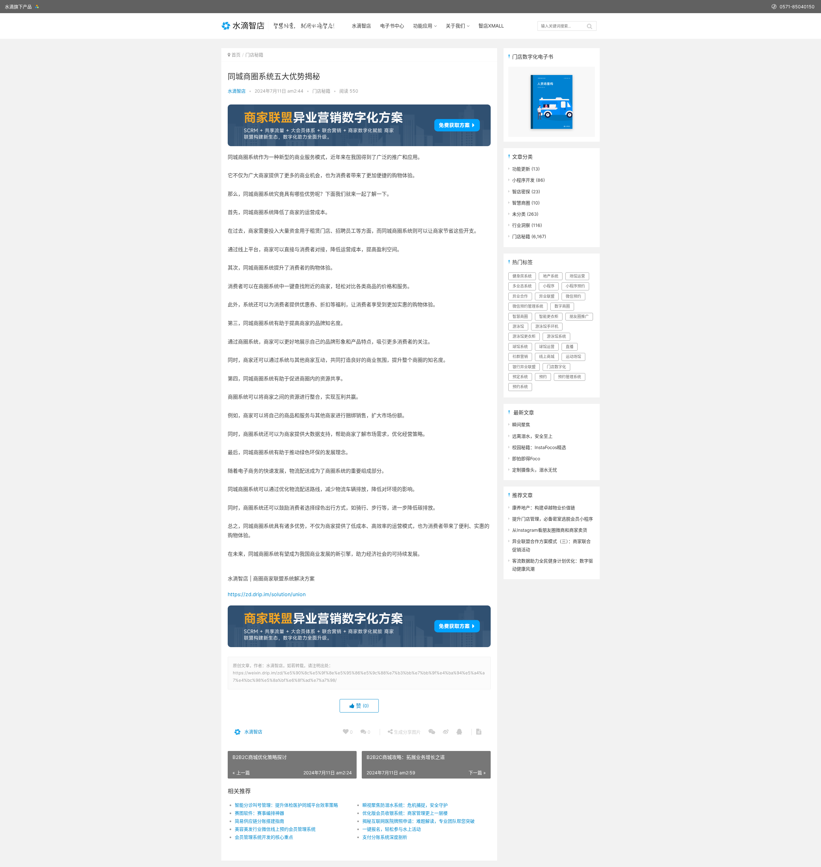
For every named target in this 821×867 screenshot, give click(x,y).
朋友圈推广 (579, 316)
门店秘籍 (254, 54)
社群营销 (520, 356)
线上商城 (546, 356)
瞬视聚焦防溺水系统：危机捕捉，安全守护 (405, 805)
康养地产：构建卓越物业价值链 (543, 507)
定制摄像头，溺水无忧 (534, 469)
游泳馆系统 (556, 336)
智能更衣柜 (548, 316)
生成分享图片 (407, 732)
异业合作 (520, 296)
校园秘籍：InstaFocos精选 (539, 447)
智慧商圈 (521, 202)
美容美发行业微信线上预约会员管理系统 (275, 829)
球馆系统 (520, 346)
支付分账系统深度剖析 (384, 837)
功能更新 (521, 168)
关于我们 (455, 26)
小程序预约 (575, 286)
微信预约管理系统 (527, 306)
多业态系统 (522, 286)
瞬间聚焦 (521, 424)
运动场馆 (573, 356)
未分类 (519, 214)
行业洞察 (521, 225)
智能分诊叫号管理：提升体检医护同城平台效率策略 (286, 805)
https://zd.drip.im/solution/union (267, 594)
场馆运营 (577, 276)
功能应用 (422, 26)
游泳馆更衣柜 (524, 336)
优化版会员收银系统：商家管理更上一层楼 (405, 813)
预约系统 (520, 386)
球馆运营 (546, 346)
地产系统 (550, 276)
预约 (543, 376)
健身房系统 (522, 276)
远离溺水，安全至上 (532, 436)
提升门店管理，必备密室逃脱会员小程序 (552, 518)
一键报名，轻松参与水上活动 (391, 829)
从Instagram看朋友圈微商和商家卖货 (549, 530)
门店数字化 (556, 366)
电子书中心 (392, 26)
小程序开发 (523, 180)
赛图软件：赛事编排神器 (259, 813)
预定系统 (520, 376)
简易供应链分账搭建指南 (259, 821)
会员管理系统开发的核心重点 (264, 837)
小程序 (548, 286)
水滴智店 (361, 26)
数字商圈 (562, 306)
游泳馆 (518, 326)
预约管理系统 (569, 376)
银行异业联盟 (524, 366)
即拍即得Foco (526, 458)
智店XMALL (491, 26)
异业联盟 (546, 296)
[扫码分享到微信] (431, 732)
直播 (569, 346)
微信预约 (573, 296)
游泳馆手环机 (546, 326)
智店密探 (521, 191)
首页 (236, 54)
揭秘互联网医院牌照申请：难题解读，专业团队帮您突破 (418, 821)
